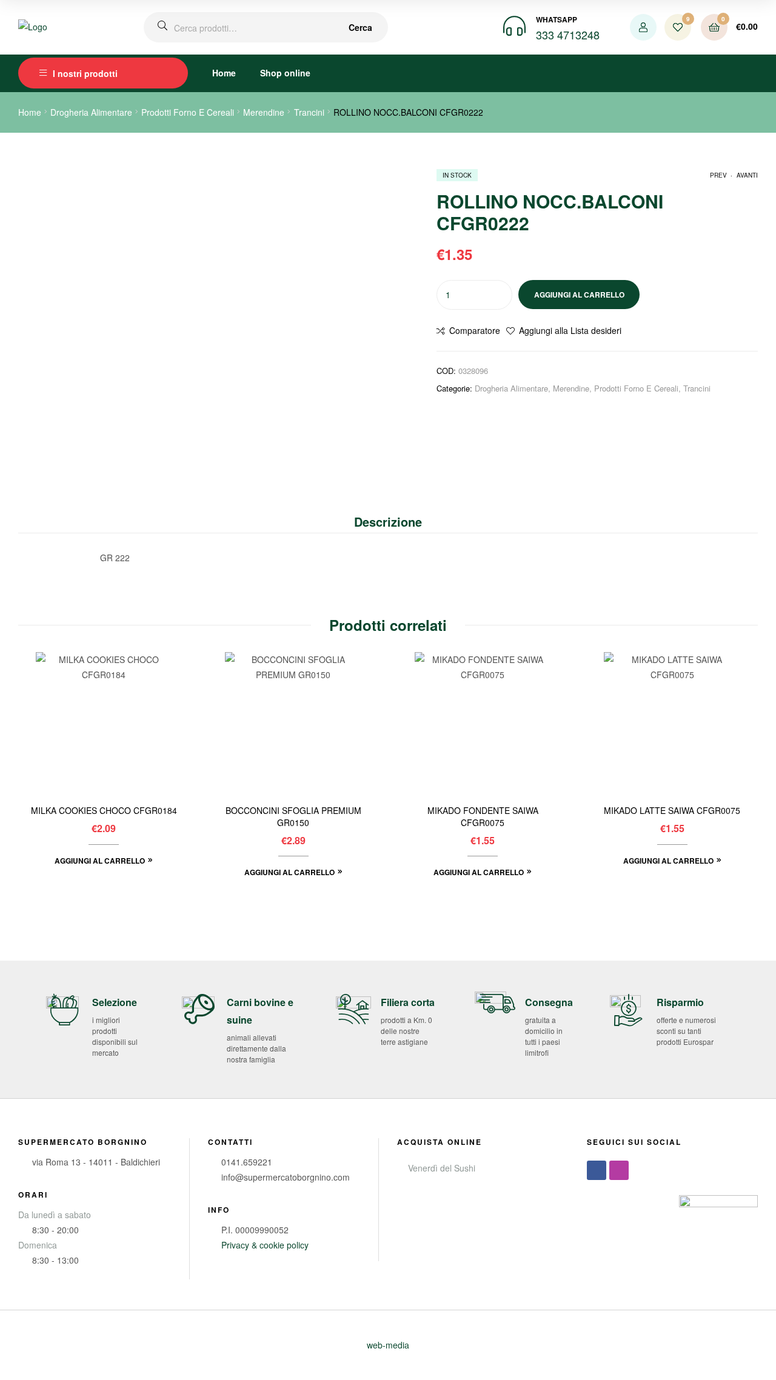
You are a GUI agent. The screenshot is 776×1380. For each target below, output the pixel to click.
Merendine (263, 112)
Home (224, 73)
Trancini (309, 112)
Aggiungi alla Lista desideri (570, 330)
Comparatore (474, 330)
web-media (388, 1345)
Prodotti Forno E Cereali (187, 112)
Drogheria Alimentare (91, 112)
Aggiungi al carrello (579, 294)
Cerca (360, 27)
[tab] (388, 522)
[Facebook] (596, 1170)
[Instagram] (619, 1170)
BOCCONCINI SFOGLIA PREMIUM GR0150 (293, 816)
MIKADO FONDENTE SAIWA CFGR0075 (482, 816)
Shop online (285, 73)
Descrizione (388, 521)
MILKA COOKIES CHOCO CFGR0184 (104, 810)
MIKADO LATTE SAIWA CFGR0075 (672, 810)
